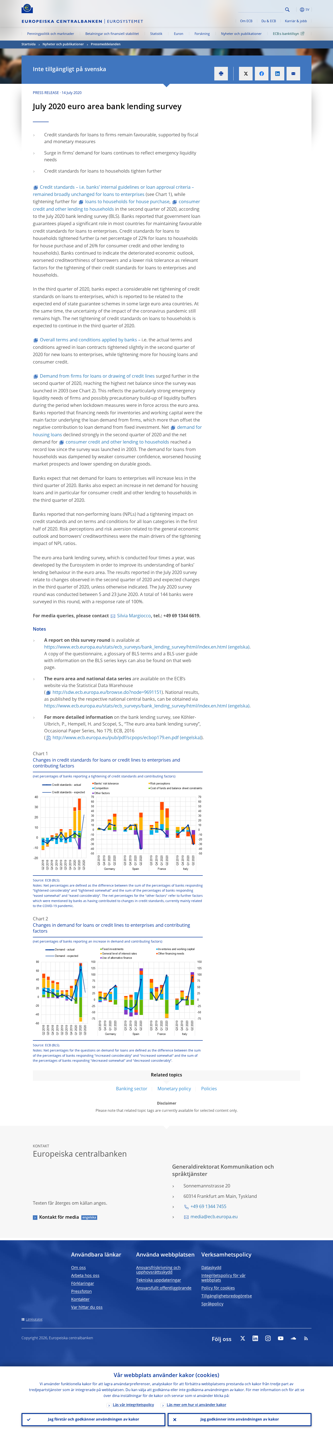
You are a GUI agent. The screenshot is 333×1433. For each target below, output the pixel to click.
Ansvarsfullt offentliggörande (163, 1288)
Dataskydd (211, 1268)
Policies (209, 1089)
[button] (295, 9)
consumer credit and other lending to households (117, 442)
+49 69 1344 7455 (208, 1207)
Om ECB (246, 21)
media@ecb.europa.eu (214, 1217)
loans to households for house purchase (127, 202)
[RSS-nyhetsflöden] (306, 1338)
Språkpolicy (212, 1304)
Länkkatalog (34, 1319)
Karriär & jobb (296, 21)
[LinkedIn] (255, 1338)
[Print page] (221, 73)
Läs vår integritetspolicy (133, 1405)
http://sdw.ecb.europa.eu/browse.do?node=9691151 (107, 692)
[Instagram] (268, 1338)
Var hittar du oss (87, 1307)
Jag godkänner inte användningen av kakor (239, 1419)
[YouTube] (280, 1338)
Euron (178, 34)
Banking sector (131, 1089)
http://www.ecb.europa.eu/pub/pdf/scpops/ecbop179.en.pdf (116, 738)
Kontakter (80, 1300)
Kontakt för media (59, 1217)
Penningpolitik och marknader (50, 34)
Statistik (156, 34)
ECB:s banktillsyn (286, 34)
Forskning (202, 34)
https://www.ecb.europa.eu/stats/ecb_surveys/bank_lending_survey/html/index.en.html (135, 647)
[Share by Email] (293, 73)
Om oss (78, 1268)
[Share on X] (246, 73)
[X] (242, 1338)
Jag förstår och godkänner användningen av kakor (93, 1419)
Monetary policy (174, 1089)
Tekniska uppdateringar (158, 1280)
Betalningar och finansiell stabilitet (112, 34)
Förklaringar (82, 1284)
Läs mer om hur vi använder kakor (196, 1405)
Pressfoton (81, 1292)
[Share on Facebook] (261, 73)
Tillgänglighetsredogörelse (226, 1296)
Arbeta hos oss (85, 1276)
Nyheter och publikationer (241, 34)
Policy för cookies (218, 1288)
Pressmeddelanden (106, 44)
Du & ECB (268, 21)
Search (287, 10)
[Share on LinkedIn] (277, 73)
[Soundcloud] (293, 1338)
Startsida (29, 44)
